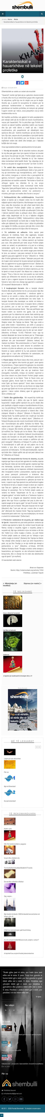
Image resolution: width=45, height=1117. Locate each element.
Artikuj (4, 1055)
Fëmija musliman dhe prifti (11, 1050)
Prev (36, 747)
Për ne (6, 772)
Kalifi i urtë (8, 829)
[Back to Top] (1, 1115)
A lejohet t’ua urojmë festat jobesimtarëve (19, 953)
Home (10, 19)
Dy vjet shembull (10, 801)
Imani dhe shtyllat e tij (11, 858)
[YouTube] (23, 1011)
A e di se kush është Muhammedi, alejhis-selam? (21, 940)
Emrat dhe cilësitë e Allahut (13, 882)
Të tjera (38, 997)
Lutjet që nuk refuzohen (12, 759)
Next (39, 747)
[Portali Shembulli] (22, 5)
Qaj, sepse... (8, 896)
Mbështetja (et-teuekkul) (10, 584)
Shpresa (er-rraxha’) (32, 583)
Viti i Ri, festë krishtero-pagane (15, 844)
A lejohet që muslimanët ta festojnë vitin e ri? (17, 676)
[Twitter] (15, 1011)
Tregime (4, 1042)
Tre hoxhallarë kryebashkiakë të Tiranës (18, 868)
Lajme (4, 1026)
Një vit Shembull (10, 786)
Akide (16, 19)
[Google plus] (19, 1011)
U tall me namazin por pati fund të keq (17, 930)
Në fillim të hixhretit (9, 630)
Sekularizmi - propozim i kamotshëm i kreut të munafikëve (22, 1064)
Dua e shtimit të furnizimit (11, 613)
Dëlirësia (6, 654)
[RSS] (7, 1011)
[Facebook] (11, 1011)
